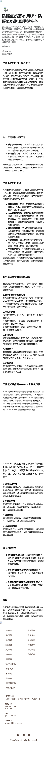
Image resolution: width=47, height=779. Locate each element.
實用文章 (31, 645)
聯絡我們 (31, 650)
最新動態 (31, 640)
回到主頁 (9, 630)
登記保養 (31, 635)
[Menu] (41, 9)
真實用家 (9, 650)
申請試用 (31, 630)
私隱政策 (31, 654)
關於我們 (9, 645)
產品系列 (9, 635)
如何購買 (9, 640)
